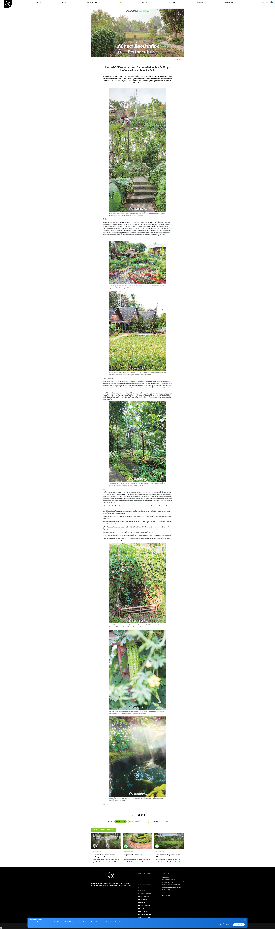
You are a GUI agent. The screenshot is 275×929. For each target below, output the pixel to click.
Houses (38, 2)
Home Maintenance (92, 2)
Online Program (144, 917)
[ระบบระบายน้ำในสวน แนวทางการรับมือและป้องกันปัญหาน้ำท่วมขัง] (106, 841)
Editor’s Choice (144, 905)
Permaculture (120, 821)
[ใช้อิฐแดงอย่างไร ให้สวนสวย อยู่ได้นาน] (137, 841)
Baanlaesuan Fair (145, 914)
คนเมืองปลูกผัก (155, 821)
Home (92, 59)
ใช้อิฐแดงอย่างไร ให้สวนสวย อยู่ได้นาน (134, 855)
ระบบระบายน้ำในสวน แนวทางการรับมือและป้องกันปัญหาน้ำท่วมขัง (104, 856)
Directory (142, 908)
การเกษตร (145, 821)
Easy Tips (144, 2)
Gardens (63, 2)
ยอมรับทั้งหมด (239, 924)
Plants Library (172, 2)
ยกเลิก (227, 924)
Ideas (120, 2)
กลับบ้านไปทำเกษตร (134, 821)
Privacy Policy (166, 895)
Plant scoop (201, 2)
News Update (143, 911)
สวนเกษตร (165, 821)
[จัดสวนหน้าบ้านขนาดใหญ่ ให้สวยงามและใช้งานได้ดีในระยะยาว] (169, 841)
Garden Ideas (99, 59)
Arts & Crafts (143, 902)
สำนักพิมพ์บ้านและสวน (230, 2)
